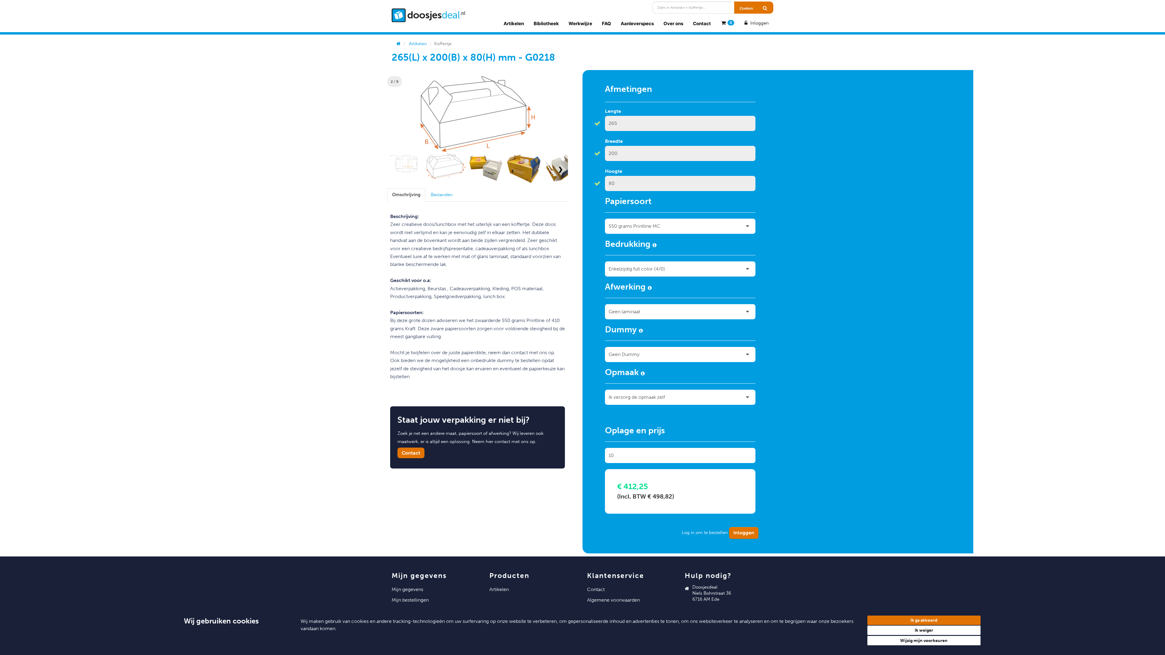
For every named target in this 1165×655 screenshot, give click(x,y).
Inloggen (759, 23)
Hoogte (613, 171)
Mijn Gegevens (407, 589)
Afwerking (626, 288)
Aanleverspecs (637, 23)
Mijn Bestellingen (410, 600)
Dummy (622, 330)
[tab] (406, 194)
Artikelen (514, 23)
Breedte (614, 141)
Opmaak (623, 373)
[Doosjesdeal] (428, 15)
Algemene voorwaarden (613, 600)
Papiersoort (628, 202)
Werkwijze (580, 23)
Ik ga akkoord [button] (923, 620)
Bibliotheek (546, 23)
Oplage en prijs (635, 431)
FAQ (606, 23)
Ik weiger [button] (924, 630)
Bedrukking (629, 245)
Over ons (673, 23)
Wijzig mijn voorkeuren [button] (923, 640)
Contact (702, 23)
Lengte (613, 111)
